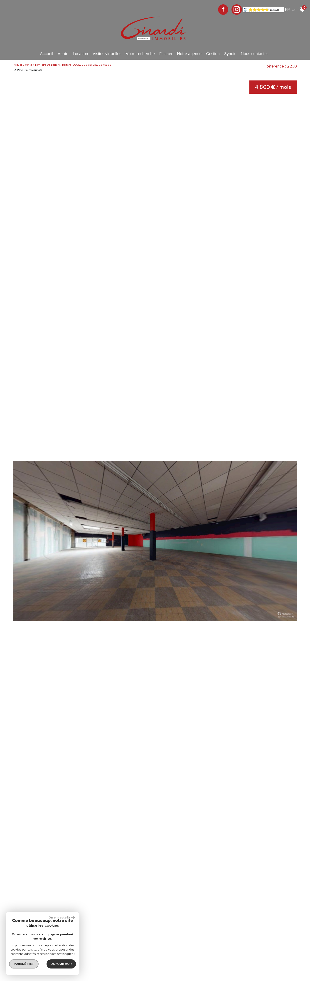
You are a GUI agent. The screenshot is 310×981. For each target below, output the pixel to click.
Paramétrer (24, 964)
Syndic (230, 53)
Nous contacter (254, 53)
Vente (63, 53)
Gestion (213, 53)
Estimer (165, 53)
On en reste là (59, 917)
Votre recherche (140, 53)
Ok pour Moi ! (61, 964)
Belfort (66, 65)
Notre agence (189, 53)
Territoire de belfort (47, 65)
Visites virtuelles (107, 53)
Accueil (46, 53)
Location (80, 53)
